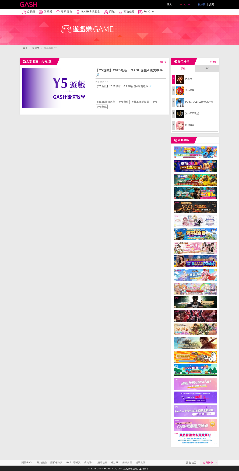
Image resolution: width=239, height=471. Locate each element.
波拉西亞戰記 (192, 113)
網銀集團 (127, 462)
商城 (111, 11)
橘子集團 (140, 462)
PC (207, 68)
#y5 (155, 101)
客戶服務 (66, 11)
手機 (183, 68)
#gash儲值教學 (106, 101)
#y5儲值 (124, 101)
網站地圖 (102, 462)
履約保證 (42, 462)
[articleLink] (57, 88)
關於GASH (28, 462)
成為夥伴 (89, 462)
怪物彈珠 (189, 90)
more (163, 61)
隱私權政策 (56, 462)
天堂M (188, 78)
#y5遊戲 (102, 106)
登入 (169, 4)
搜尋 (212, 4)
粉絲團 (201, 4)
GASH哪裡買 (73, 462)
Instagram (184, 4)
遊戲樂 (30, 11)
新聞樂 (47, 11)
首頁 (25, 48)
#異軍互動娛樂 (140, 101)
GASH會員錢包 (90, 11)
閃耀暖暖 (189, 125)
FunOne (148, 11)
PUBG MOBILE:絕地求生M (199, 102)
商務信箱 (129, 11)
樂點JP (115, 462)
